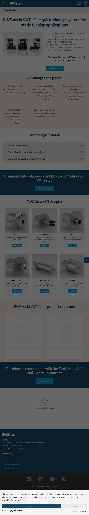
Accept (31, 506)
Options (74, 506)
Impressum (75, 511)
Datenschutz (83, 511)
